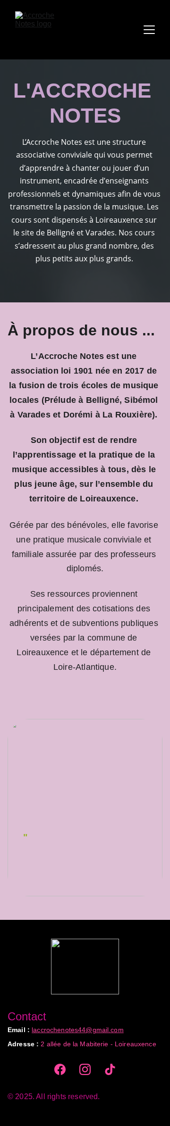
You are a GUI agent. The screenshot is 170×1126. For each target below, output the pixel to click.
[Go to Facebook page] (60, 1069)
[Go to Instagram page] (85, 1069)
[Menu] (149, 29)
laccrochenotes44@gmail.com (78, 1030)
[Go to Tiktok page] (110, 1069)
